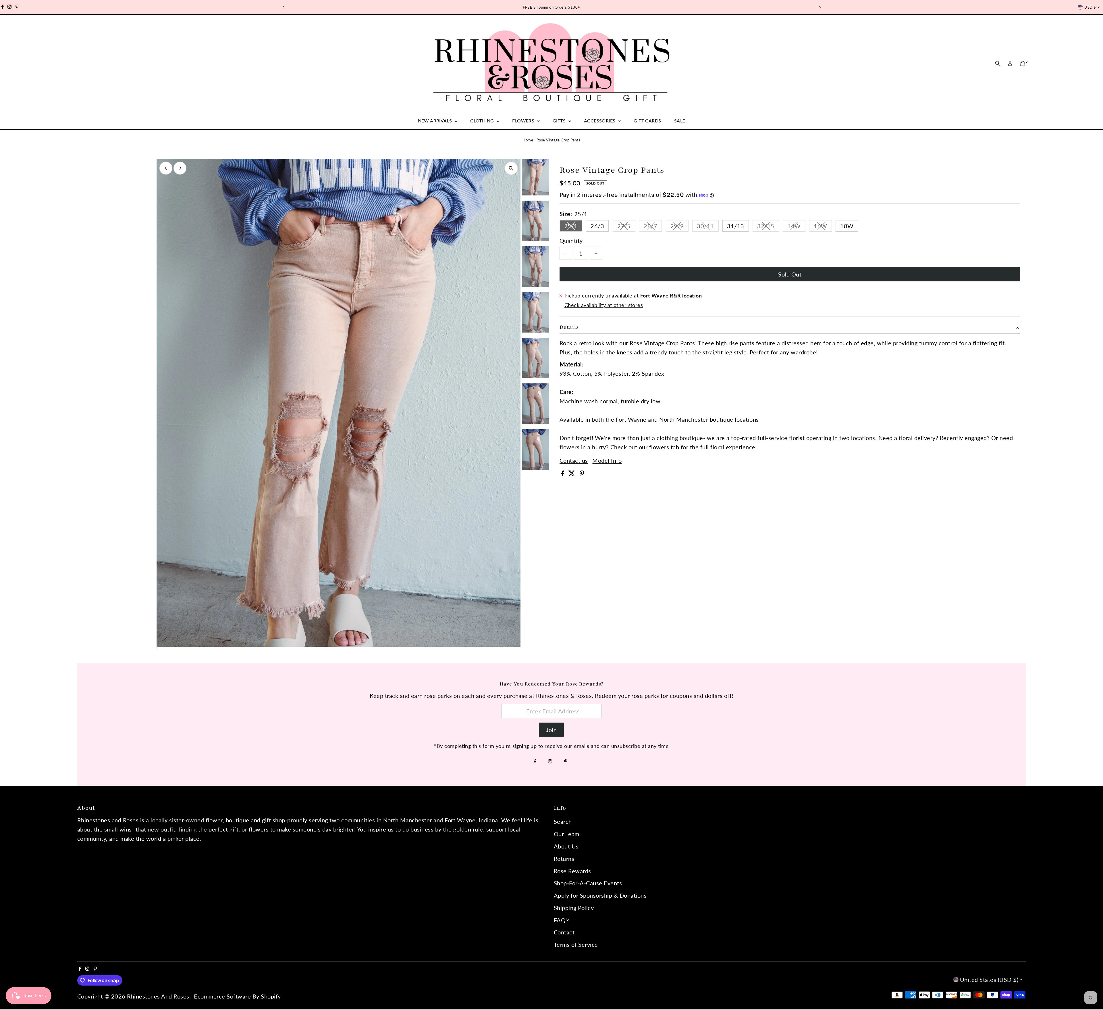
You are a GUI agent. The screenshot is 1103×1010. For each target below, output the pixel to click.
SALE (679, 120)
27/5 (626, 227)
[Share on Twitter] (572, 474)
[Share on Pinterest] (582, 474)
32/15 (768, 227)
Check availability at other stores (603, 305)
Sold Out (789, 274)
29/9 (679, 227)
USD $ (1090, 7)
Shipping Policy (574, 907)
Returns (564, 858)
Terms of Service (576, 944)
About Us (566, 846)
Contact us (574, 460)
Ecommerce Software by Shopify (237, 996)
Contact (564, 932)
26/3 (597, 225)
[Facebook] (2, 7)
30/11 (708, 227)
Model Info (607, 460)
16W (823, 227)
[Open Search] (997, 63)
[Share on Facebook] (563, 474)
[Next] (819, 7)
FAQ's (562, 920)
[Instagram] (9, 7)
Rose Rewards (572, 870)
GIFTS (560, 120)
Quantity (571, 240)
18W (847, 225)
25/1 (573, 227)
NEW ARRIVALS (435, 120)
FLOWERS (523, 120)
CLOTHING (482, 120)
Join (551, 729)
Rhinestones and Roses (158, 996)
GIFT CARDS (647, 120)
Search (563, 821)
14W (796, 227)
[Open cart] (1023, 63)
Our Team (566, 833)
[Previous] (283, 7)
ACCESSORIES (600, 120)
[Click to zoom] (511, 168)
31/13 (735, 225)
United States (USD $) (989, 979)
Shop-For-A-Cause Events (588, 883)
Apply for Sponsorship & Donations (600, 895)
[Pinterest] (17, 7)
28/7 (653, 227)
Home (527, 140)
